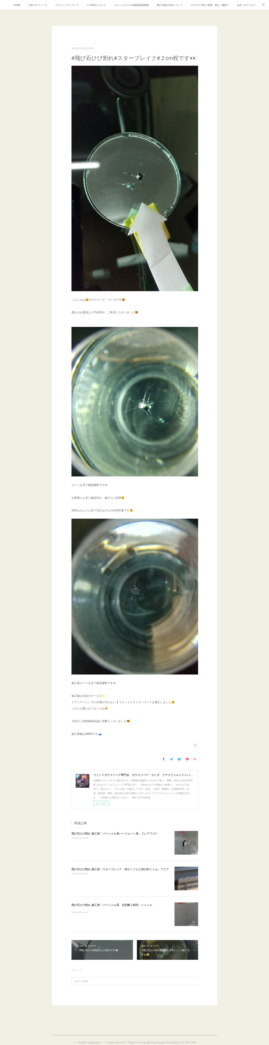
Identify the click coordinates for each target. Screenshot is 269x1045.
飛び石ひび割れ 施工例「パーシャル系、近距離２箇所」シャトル (111, 905)
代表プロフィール (37, 5)
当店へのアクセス (246, 5)
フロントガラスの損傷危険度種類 (131, 5)
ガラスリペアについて (67, 5)
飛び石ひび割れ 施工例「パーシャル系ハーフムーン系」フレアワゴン (114, 833)
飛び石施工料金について (170, 5)
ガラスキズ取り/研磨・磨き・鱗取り (210, 5)
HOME (16, 5)
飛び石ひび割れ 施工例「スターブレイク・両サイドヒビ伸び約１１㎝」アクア (120, 869)
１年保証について (96, 5)
